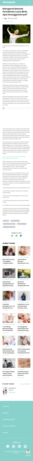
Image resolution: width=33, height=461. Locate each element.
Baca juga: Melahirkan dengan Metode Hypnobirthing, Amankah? (14, 157)
